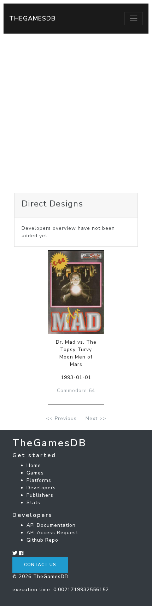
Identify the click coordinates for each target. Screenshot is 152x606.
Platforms (39, 480)
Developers (41, 487)
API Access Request (52, 532)
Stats (33, 502)
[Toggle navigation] (133, 18)
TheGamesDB (32, 18)
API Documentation (51, 525)
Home (34, 465)
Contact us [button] (40, 564)
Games (35, 473)
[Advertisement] (76, 113)
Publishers (40, 495)
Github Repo (42, 540)
